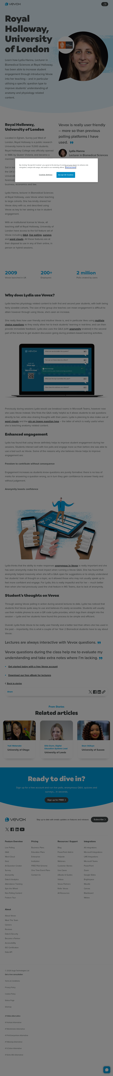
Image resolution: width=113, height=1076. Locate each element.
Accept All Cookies (65, 175)
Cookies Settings (45, 174)
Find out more (70, 167)
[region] (56, 170)
